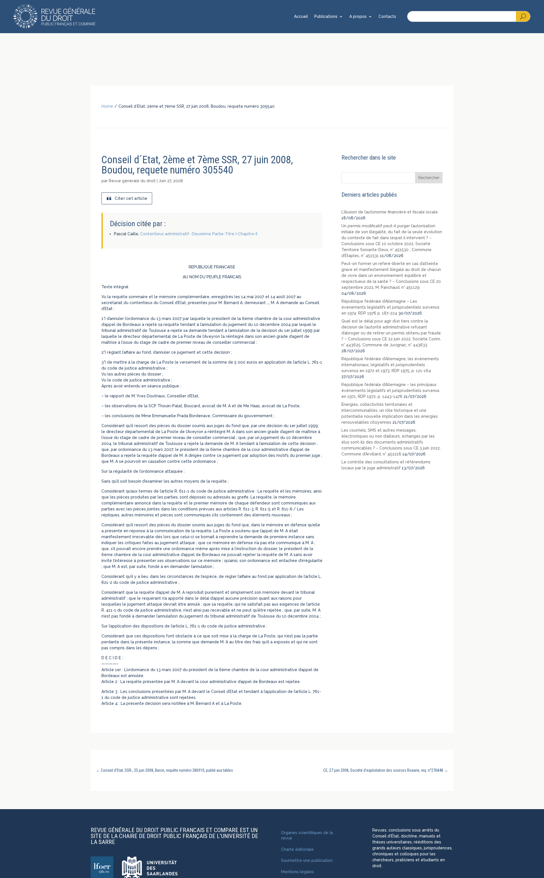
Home (107, 106)
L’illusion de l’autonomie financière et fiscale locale (389, 212)
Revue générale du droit (132, 181)
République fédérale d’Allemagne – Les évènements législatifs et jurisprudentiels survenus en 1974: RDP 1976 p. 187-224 (390, 307)
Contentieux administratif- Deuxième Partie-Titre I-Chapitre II (198, 234)
